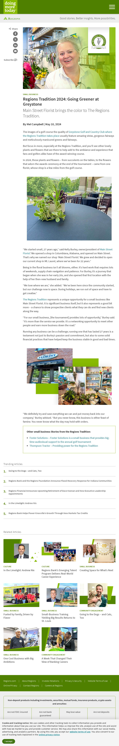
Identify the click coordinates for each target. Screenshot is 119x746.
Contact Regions (31, 685)
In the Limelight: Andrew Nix (23, 503)
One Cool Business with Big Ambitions (18, 660)
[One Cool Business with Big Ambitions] (21, 639)
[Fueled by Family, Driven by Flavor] (21, 595)
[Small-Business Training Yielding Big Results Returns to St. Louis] (59, 595)
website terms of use (80, 731)
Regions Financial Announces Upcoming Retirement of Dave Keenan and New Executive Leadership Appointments (57, 492)
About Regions (29, 680)
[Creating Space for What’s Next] (98, 551)
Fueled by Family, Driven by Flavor (18, 616)
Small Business (30, 94)
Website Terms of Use (98, 680)
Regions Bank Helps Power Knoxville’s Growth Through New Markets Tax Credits (48, 513)
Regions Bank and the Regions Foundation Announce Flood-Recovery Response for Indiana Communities (60, 480)
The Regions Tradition (35, 299)
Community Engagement (91, 610)
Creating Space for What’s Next (96, 570)
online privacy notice (49, 734)
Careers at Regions (54, 685)
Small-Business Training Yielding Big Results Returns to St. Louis (58, 618)
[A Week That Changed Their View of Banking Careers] (59, 639)
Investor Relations (50, 680)
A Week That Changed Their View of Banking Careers (57, 660)
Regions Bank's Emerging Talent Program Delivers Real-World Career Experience (59, 573)
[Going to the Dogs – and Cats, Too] (98, 595)
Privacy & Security (73, 680)
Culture (7, 566)
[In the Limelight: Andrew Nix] (21, 551)
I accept (8, 741)
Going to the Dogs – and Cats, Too (25, 470)
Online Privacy (10, 685)
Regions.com (9, 680)
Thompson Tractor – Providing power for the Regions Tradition (64, 445)
